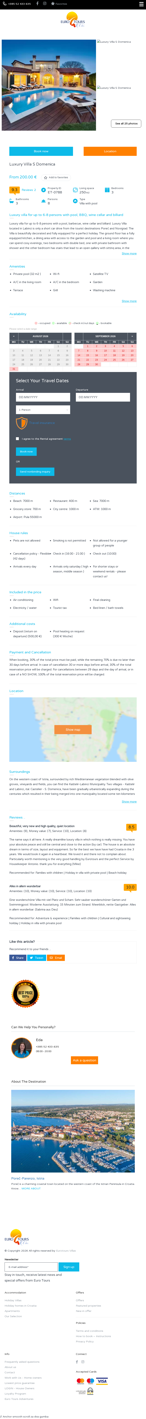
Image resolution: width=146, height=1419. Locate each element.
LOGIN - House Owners (19, 1388)
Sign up (68, 1267)
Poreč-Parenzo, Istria (27, 1178)
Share (19, 958)
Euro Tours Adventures (19, 1399)
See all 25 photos (126, 123)
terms (67, 438)
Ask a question (84, 1060)
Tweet (38, 958)
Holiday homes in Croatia (20, 1305)
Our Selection (13, 1316)
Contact (10, 1372)
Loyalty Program (15, 1393)
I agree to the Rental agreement (46, 438)
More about (31, 1188)
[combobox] (43, 409)
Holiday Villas (13, 1300)
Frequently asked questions (22, 1361)
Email (58, 958)
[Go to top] (135, 1408)
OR (18, 461)
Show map (73, 729)
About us (10, 1367)
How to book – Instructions (93, 1336)
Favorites (61, 3)
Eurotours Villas (66, 1250)
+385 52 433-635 (47, 1046)
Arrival (20, 389)
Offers (80, 1300)
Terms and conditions (89, 1331)
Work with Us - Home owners (23, 1377)
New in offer (83, 1311)
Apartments (12, 1311)
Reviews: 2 (29, 190)
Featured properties (88, 1305)
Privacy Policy (85, 1341)
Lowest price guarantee (20, 1383)
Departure (82, 389)
